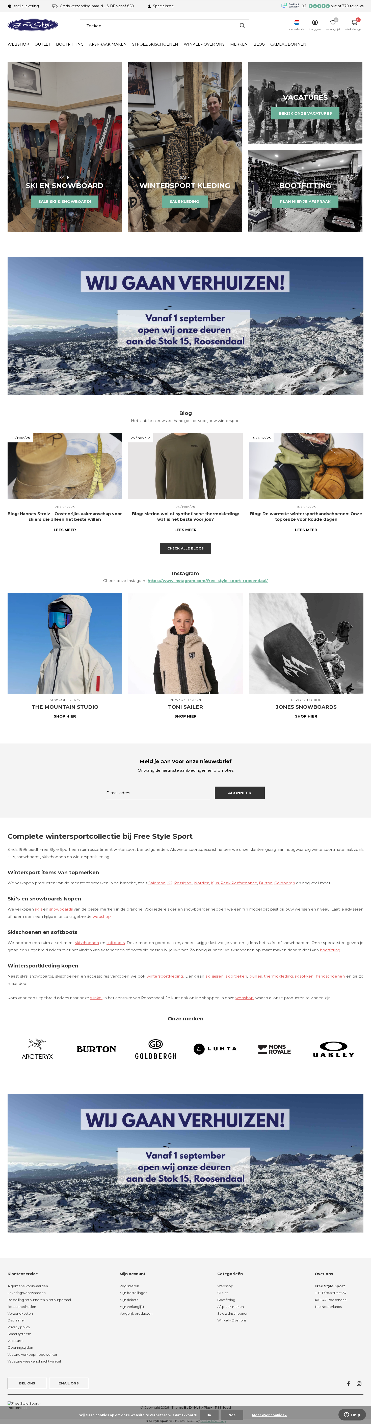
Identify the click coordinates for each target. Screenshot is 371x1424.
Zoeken (242, 25)
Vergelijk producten (136, 1313)
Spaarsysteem (19, 1334)
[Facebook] (348, 1383)
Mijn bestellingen (133, 1293)
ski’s (38, 909)
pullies (255, 976)
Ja (209, 1415)
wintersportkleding (165, 976)
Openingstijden (20, 1347)
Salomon (157, 883)
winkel (96, 997)
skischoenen (87, 942)
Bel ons (27, 1383)
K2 (169, 883)
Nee (232, 1415)
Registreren (129, 1286)
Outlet (42, 44)
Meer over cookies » (269, 1415)
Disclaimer (16, 1320)
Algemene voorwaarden (28, 1286)
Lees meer (65, 529)
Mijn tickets (129, 1300)
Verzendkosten (20, 1313)
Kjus (215, 883)
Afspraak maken (108, 44)
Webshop (18, 44)
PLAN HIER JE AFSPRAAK (305, 201)
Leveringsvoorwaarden (27, 1293)
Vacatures (16, 1341)
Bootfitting (70, 44)
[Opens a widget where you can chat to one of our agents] (352, 1415)
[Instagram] (359, 1383)
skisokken (304, 976)
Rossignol (183, 883)
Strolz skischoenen (155, 44)
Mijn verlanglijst (132, 1307)
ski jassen (215, 976)
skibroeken (236, 976)
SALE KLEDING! (185, 201)
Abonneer (239, 792)
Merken (239, 44)
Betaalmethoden (22, 1307)
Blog (259, 44)
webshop (102, 916)
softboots (116, 942)
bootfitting (330, 950)
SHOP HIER (65, 716)
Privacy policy (19, 1327)
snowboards (61, 909)
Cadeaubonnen (288, 44)
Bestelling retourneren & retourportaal (39, 1300)
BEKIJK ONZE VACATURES (305, 113)
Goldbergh (284, 883)
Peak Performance (239, 883)
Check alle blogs (185, 548)
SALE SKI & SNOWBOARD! (64, 201)
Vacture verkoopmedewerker (32, 1354)
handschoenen (330, 976)
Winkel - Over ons (204, 44)
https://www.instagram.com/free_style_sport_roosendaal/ (208, 580)
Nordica (201, 883)
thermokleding (278, 976)
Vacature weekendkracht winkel (34, 1361)
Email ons (69, 1383)
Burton (266, 883)
